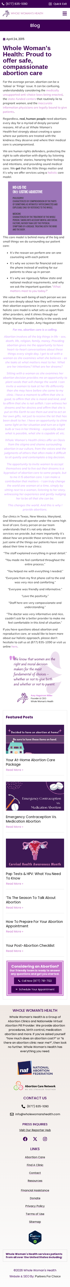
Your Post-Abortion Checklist (30, 945)
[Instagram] (44, 1139)
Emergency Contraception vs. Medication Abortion (31, 819)
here (14, 646)
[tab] (35, 1255)
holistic (52, 172)
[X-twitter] (35, 1139)
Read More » (14, 770)
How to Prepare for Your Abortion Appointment (34, 924)
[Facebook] (25, 1139)
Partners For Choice (48, 1276)
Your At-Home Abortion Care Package (30, 762)
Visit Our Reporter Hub (35, 1130)
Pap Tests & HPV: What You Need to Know (33, 876)
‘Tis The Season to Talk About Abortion (31, 900)
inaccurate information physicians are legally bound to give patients (35, 107)
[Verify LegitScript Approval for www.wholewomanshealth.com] (35, 1243)
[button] (58, 4)
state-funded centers (22, 99)
